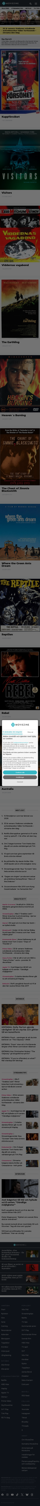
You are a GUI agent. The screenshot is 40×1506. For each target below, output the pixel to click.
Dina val (30, 732)
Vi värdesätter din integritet (12, 732)
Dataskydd (20, 782)
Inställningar (20, 777)
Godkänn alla (20, 772)
